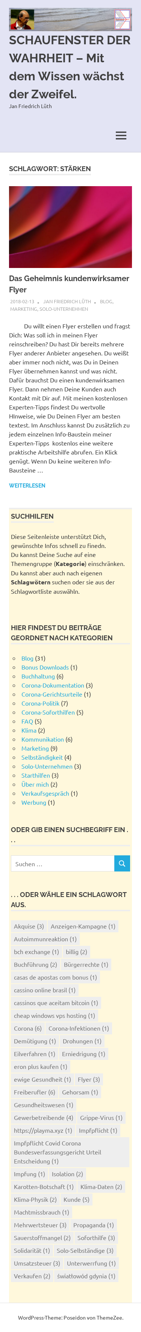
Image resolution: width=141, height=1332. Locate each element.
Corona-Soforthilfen (48, 712)
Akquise (29, 926)
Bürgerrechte (86, 964)
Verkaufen (32, 1275)
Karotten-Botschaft (44, 1186)
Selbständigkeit (42, 757)
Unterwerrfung (91, 1263)
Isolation (67, 1173)
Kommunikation (42, 739)
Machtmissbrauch (41, 1212)
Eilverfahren (34, 1053)
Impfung (29, 1173)
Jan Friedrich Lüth (67, 301)
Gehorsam (80, 1092)
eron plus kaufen (40, 1066)
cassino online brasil (45, 989)
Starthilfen (35, 775)
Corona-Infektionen (79, 1028)
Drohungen (82, 1041)
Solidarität (32, 1250)
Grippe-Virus (101, 1117)
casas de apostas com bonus (55, 977)
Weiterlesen (27, 486)
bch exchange (36, 951)
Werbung (33, 802)
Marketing (23, 309)
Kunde (76, 1199)
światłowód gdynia (86, 1275)
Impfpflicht (98, 1130)
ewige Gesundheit (42, 1079)
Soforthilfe (96, 1237)
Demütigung (35, 1041)
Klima (28, 730)
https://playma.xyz (43, 1130)
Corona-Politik (40, 703)
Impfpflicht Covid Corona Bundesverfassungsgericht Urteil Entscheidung (57, 1152)
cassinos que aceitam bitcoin (56, 1002)
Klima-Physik (35, 1199)
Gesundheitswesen (43, 1104)
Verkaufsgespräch (45, 793)
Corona (28, 1028)
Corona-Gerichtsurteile (51, 694)
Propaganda (93, 1224)
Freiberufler (34, 1092)
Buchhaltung (38, 676)
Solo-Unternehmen (63, 309)
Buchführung (35, 964)
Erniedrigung (83, 1053)
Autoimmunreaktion (45, 938)
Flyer (89, 1079)
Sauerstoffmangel (42, 1237)
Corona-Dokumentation (52, 685)
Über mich (35, 784)
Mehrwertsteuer (40, 1224)
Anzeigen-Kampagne (83, 926)
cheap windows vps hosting (54, 1015)
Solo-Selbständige (85, 1250)
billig (76, 951)
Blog (106, 301)
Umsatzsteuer (37, 1263)
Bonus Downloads (45, 667)
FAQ (27, 721)
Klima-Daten (101, 1186)
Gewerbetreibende (43, 1117)
